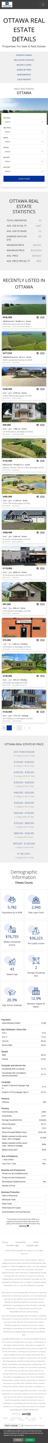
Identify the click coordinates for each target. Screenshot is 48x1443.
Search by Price (24, 70)
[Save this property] (43, 298)
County (34, 1418)
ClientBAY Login (12, 1245)
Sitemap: (5, 1418)
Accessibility (21, 1242)
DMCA (35, 1242)
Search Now (24, 179)
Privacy (5, 1242)
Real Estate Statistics (24, 60)
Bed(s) (5, 137)
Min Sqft (6, 157)
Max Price (7, 128)
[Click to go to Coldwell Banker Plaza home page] (9, 4)
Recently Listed (24, 65)
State (26, 1418)
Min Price (6, 118)
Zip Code (12, 1419)
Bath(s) (6, 147)
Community (21, 1419)
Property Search (24, 55)
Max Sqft (6, 167)
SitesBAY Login (32, 1245)
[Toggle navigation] (43, 4)
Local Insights (24, 79)
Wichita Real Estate (16, 1418)
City (41, 1418)
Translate (41, 1425)
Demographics (24, 74)
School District (32, 1419)
